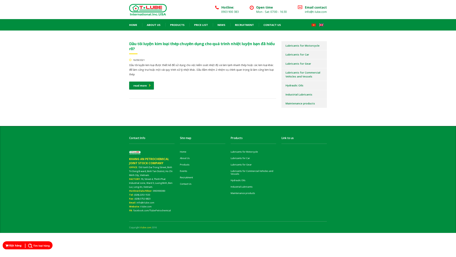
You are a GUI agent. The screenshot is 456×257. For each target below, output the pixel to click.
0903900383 (159, 190)
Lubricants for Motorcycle (303, 45)
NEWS (221, 25)
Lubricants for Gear (298, 63)
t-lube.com (146, 206)
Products (177, 25)
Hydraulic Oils (294, 85)
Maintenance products (300, 103)
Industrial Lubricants (299, 94)
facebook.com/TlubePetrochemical (152, 210)
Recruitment (244, 25)
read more (140, 85)
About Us (153, 25)
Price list (201, 25)
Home (133, 25)
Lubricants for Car (297, 54)
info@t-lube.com (145, 202)
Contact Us (272, 25)
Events (183, 171)
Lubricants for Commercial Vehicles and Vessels (303, 74)
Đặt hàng (15, 245)
